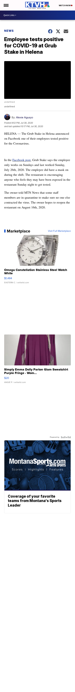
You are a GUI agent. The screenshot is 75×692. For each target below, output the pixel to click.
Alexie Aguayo (24, 117)
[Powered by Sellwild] (66, 437)
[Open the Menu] (6, 5)
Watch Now (65, 5)
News (9, 30)
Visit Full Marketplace (59, 231)
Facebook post (21, 160)
